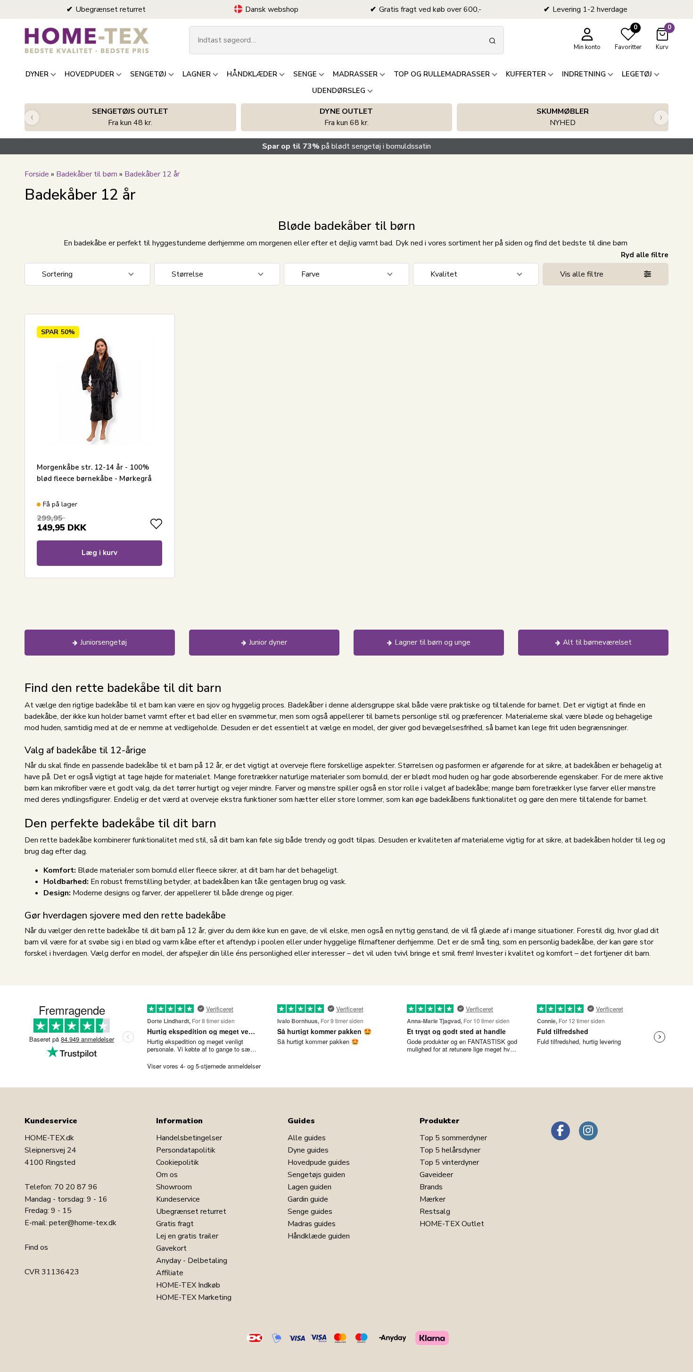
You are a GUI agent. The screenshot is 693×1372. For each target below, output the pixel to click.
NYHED (562, 117)
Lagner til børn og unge (432, 642)
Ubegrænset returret (191, 1211)
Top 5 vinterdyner (449, 1162)
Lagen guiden (309, 1187)
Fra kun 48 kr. (130, 117)
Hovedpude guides (319, 1162)
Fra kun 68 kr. (346, 117)
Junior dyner (268, 642)
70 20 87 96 (76, 1187)
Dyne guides (308, 1150)
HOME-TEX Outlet (452, 1224)
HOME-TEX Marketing (193, 1297)
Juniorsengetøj (103, 642)
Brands (431, 1187)
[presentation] (32, 117)
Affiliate (169, 1273)
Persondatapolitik (185, 1150)
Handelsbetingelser (189, 1138)
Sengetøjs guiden (316, 1175)
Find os (36, 1247)
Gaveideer (436, 1175)
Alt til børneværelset (597, 642)
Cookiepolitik (177, 1162)
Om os (167, 1175)
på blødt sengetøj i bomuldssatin (346, 146)
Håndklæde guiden (319, 1236)
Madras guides (312, 1224)
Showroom (174, 1187)
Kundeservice (178, 1199)
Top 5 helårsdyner (450, 1150)
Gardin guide (308, 1199)
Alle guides (307, 1138)
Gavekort (171, 1248)
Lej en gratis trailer (187, 1236)
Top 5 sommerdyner (453, 1138)
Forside (37, 174)
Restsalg (435, 1211)
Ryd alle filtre (644, 255)
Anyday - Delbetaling (191, 1260)
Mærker (433, 1199)
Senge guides (310, 1211)
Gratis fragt (175, 1224)
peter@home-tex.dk (82, 1223)
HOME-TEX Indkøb (188, 1285)
